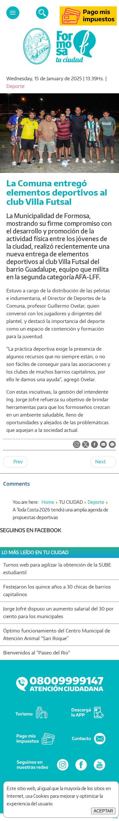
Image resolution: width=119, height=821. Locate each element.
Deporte (15, 86)
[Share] (94, 445)
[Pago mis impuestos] (88, 23)
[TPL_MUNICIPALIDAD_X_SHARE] (85, 445)
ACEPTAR (103, 811)
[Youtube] (99, 770)
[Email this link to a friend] (103, 446)
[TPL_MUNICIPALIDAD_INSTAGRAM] (76, 445)
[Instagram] (62, 770)
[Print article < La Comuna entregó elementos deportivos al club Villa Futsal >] (112, 446)
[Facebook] (81, 770)
